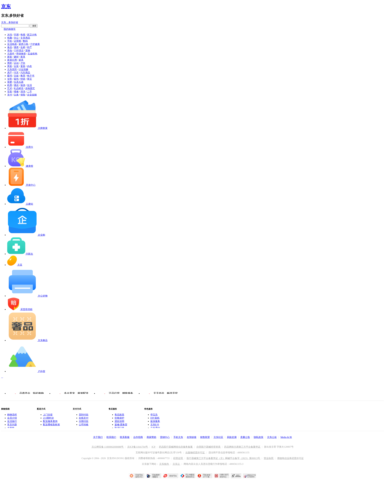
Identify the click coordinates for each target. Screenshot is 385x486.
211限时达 (48, 418)
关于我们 (98, 437)
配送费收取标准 (51, 424)
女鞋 (9, 79)
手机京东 (178, 437)
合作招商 (138, 437)
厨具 (21, 60)
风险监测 (232, 437)
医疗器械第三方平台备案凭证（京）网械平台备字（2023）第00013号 (224, 458)
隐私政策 (258, 437)
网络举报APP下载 (204, 475)
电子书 (30, 75)
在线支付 (83, 418)
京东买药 (12, 69)
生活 (29, 85)
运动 (16, 63)
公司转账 (83, 424)
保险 (22, 94)
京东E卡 (154, 424)
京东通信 (155, 428)
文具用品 (25, 38)
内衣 (29, 66)
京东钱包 (164, 464)
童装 (22, 66)
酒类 (16, 47)
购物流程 (12, 414)
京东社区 (218, 437)
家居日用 (12, 60)
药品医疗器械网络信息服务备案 (176, 447)
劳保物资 (21, 53)
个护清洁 (18, 50)
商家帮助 (151, 437)
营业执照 (269, 458)
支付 (9, 94)
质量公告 (245, 437)
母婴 (9, 82)
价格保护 (119, 418)
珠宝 (29, 79)
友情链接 (191, 437)
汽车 (16, 72)
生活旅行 (12, 421)
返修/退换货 (121, 424)
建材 (16, 57)
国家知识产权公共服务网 (249, 475)
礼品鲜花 (18, 88)
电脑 (9, 38)
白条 (16, 94)
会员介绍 (12, 418)
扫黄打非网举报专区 (221, 475)
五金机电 (32, 53)
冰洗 (9, 34)
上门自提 (48, 414)
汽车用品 (25, 72)
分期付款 (83, 421)
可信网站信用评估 (136, 475)
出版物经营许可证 (195, 452)
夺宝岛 (154, 414)
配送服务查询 (50, 421)
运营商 (17, 41)
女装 (16, 66)
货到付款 (83, 414)
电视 (22, 34)
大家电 (10, 428)
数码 (25, 41)
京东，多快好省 (9, 22)
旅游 (22, 85)
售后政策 (119, 414)
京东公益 (272, 437)
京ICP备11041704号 (137, 447)
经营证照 (178, 458)
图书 (9, 75)
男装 (9, 66)
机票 (9, 85)
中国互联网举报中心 (187, 475)
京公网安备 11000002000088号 (108, 447)
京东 (6, 6)
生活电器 (12, 44)
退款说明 (119, 421)
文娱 (16, 75)
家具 (22, 57)
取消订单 (119, 428)
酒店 (16, 85)
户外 (22, 63)
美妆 (9, 50)
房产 (9, 72)
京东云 (176, 464)
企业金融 (32, 94)
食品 (9, 47)
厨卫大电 (32, 34)
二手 (29, 91)
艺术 (9, 88)
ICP (154, 447)
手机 (9, 41)
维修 (16, 91)
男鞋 (9, 63)
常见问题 (12, 424)
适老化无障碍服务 (236, 475)
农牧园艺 (30, 88)
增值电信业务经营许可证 (290, 458)
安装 (9, 91)
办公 (16, 38)
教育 (22, 75)
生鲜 (22, 47)
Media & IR (286, 437)
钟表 (22, 79)
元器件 (10, 53)
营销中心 (165, 437)
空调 (16, 34)
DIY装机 (155, 418)
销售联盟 (205, 437)
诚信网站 (170, 475)
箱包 (16, 79)
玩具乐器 (18, 82)
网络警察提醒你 (153, 475)
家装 (9, 57)
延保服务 (155, 421)
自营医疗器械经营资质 (208, 447)
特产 (29, 47)
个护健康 (35, 44)
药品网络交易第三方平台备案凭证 (242, 447)
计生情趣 (23, 69)
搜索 (33, 26)
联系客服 (124, 437)
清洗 (22, 91)
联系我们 (111, 437)
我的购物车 (10, 29)
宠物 (27, 50)
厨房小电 (23, 44)
